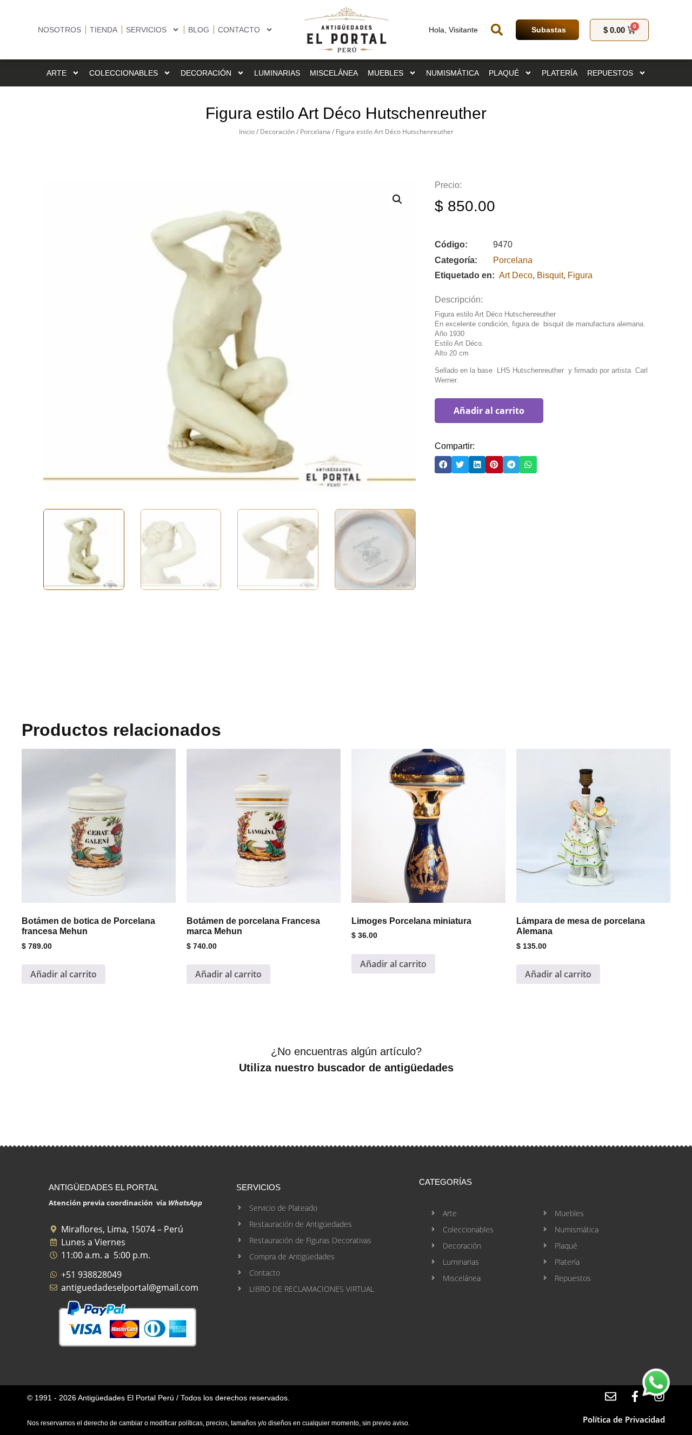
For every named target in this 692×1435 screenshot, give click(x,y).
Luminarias (277, 73)
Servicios (146, 29)
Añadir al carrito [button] (63, 974)
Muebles (385, 73)
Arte (56, 73)
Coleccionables (123, 73)
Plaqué (504, 73)
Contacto (239, 29)
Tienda (103, 29)
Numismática (452, 73)
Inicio (247, 131)
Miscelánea (334, 73)
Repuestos (610, 73)
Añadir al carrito (489, 411)
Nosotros (59, 29)
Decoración (206, 73)
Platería (559, 73)
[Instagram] (659, 1396)
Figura (580, 275)
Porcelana (315, 131)
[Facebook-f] (635, 1396)
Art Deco (516, 275)
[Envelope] (610, 1396)
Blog (198, 29)
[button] (497, 30)
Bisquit (550, 275)
